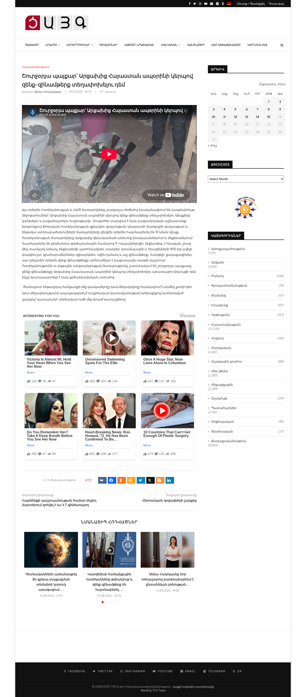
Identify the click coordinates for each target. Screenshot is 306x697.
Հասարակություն (35, 67)
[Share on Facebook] (112, 480)
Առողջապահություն (228, 249)
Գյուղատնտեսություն (247, 285)
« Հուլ (212, 145)
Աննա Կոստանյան (47, 91)
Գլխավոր (32, 45)
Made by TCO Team (153, 690)
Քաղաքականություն (228, 441)
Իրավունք (247, 305)
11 (224, 117)
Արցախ (217, 262)
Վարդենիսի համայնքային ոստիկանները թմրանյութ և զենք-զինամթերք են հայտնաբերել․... (109, 581)
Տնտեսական (247, 431)
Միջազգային (222, 384)
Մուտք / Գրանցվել (251, 3)
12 (235, 117)
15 (268, 117)
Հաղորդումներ (78, 45)
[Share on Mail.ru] (131, 480)
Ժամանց (247, 295)
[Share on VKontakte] (102, 480)
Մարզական (221, 348)
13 (246, 117)
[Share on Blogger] (160, 480)
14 (257, 117)
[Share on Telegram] (141, 480)
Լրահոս (51, 45)
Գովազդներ (108, 45)
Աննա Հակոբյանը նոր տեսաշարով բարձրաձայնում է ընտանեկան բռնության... (168, 579)
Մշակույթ (247, 398)
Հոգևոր (247, 338)
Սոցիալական (247, 421)
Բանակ (247, 276)
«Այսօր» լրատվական (139, 45)
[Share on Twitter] (150, 480)
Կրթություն (247, 315)
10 (213, 117)
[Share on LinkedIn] (170, 480)
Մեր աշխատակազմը (226, 45)
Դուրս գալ (276, 3)
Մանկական (169, 45)
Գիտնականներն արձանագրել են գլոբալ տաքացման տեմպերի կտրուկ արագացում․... (51, 581)
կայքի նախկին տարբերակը (193, 686)
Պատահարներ (223, 408)
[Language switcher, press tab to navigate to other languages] (229, 3)
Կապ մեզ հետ (257, 45)
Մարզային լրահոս (247, 361)
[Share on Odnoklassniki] (121, 480)
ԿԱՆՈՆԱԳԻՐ (196, 45)
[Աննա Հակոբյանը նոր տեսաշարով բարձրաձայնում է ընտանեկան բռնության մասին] (167, 550)
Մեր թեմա (219, 371)
